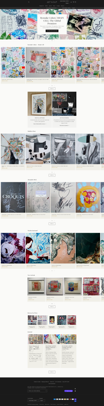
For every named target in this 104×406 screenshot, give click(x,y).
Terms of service (53, 404)
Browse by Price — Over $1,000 (71, 327)
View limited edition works (39, 123)
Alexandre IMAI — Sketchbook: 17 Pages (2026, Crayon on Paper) (36, 214)
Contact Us (52, 381)
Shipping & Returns (45, 381)
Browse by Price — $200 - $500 (52, 327)
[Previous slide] (49, 41)
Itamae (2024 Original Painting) (31, 265)
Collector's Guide (37, 381)
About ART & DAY (65, 381)
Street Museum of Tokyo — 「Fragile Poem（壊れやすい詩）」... (34, 348)
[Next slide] (54, 41)
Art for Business (58, 381)
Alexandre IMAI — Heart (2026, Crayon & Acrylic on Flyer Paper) (61, 214)
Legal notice (66, 404)
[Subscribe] (46, 391)
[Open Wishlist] (73, 2)
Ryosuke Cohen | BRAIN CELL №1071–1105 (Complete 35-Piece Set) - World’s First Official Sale (38, 80)
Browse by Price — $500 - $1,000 (62, 327)
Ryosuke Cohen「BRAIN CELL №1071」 (7, 79)
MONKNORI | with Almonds (87, 297)
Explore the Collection (52, 30)
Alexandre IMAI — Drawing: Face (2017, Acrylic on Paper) (85, 214)
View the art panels (64, 125)
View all (52, 88)
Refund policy (47, 404)
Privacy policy (41, 404)
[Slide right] (54, 85)
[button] (29, 2)
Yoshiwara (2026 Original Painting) (7, 265)
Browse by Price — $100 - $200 (42, 327)
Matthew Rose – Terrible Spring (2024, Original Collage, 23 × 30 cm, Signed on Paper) (13, 166)
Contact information (60, 404)
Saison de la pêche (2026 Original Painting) (83, 265)
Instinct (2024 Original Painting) (56, 265)
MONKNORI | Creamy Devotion (69, 297)
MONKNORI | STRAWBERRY (32, 297)
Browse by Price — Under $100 (32, 327)
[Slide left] (49, 85)
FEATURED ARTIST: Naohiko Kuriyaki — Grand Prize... (67, 347)
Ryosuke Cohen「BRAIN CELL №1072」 (57, 79)
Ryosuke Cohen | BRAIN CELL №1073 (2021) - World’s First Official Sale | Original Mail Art (87, 80)
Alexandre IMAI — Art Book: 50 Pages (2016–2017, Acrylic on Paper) (11, 214)
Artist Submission (52, 383)
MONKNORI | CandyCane (50, 297)
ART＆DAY (30, 404)
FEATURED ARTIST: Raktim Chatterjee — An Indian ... (51, 347)
